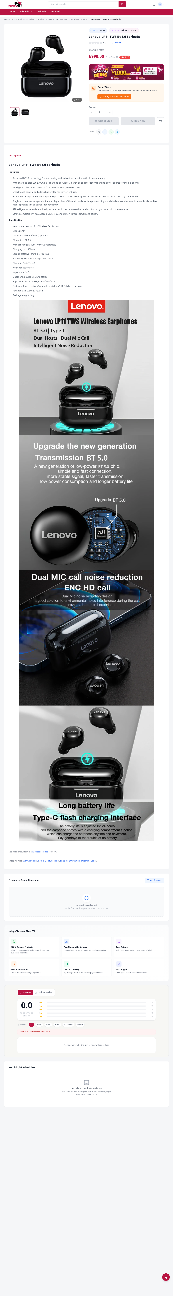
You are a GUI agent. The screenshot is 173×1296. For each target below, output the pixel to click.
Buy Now (139, 121)
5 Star (39, 1025)
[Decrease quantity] (91, 112)
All (31, 1025)
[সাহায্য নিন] (166, 1277)
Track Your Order (88, 861)
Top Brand (55, 11)
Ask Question (156, 880)
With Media (68, 1025)
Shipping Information (70, 861)
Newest (80, 1025)
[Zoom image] (79, 32)
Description (15, 156)
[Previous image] (13, 66)
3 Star (57, 1025)
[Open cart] (153, 4)
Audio (41, 19)
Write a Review (45, 992)
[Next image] (79, 66)
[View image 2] (25, 112)
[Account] (161, 4)
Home (12, 11)
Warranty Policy (30, 861)
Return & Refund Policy (48, 861)
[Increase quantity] (109, 112)
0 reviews (116, 42)
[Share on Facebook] (104, 132)
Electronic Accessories (24, 19)
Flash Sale (41, 11)
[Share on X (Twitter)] (117, 132)
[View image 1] (14, 112)
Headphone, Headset (57, 19)
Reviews (27, 992)
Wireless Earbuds (79, 19)
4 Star (48, 1025)
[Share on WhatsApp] (111, 132)
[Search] (122, 4)
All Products (26, 11)
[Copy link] (98, 132)
